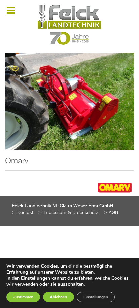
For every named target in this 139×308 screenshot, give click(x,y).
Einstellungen (35, 278)
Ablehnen (58, 297)
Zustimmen (23, 297)
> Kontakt (22, 212)
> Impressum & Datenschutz (68, 212)
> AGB (110, 212)
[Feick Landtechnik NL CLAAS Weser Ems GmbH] (69, 17)
